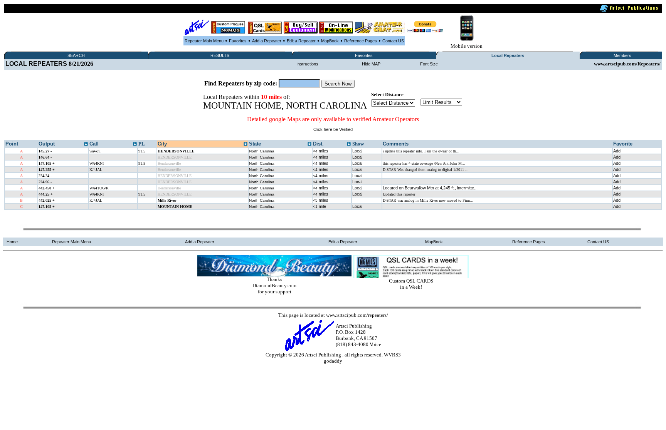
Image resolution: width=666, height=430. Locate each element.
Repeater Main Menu (204, 40)
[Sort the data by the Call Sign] (135, 144)
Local (357, 151)
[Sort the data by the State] (309, 144)
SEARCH (76, 55)
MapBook (330, 40)
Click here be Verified (333, 129)
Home (12, 241)
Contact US (393, 40)
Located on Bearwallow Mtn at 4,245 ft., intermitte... (430, 188)
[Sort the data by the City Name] (245, 144)
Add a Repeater (266, 40)
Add (617, 151)
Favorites (238, 40)
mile (319, 206)
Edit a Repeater (301, 40)
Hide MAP (371, 64)
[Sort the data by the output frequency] (86, 144)
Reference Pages (360, 40)
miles (320, 151)
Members (622, 55)
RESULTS (219, 55)
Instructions (307, 64)
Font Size (429, 64)
